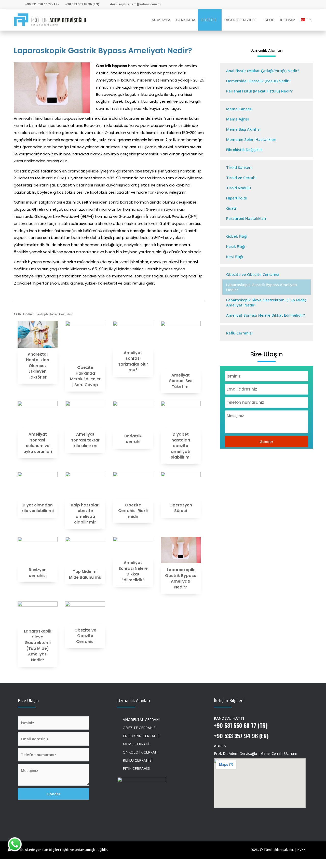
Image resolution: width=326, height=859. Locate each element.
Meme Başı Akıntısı (243, 129)
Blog (269, 19)
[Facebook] (293, 4)
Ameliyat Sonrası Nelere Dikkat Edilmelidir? (265, 315)
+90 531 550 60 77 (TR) (241, 725)
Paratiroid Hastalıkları (246, 218)
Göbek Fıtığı (236, 236)
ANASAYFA (161, 19)
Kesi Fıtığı (234, 256)
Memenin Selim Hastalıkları (251, 139)
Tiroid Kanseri (239, 167)
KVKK (301, 849)
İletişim (288, 19)
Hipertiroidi (236, 197)
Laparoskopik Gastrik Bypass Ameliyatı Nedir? (261, 287)
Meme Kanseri (239, 108)
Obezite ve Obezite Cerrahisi (252, 274)
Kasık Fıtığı (235, 246)
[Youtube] (304, 4)
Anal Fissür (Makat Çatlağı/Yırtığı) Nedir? (262, 70)
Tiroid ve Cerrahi (241, 177)
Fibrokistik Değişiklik (244, 149)
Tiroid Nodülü (238, 187)
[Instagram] (282, 4)
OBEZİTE (209, 19)
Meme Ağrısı (237, 119)
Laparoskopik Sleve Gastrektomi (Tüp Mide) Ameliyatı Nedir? (266, 302)
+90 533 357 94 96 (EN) (241, 736)
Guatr (231, 208)
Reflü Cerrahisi (239, 332)
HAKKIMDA (186, 19)
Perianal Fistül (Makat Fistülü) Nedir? (259, 90)
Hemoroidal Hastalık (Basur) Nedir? (258, 80)
